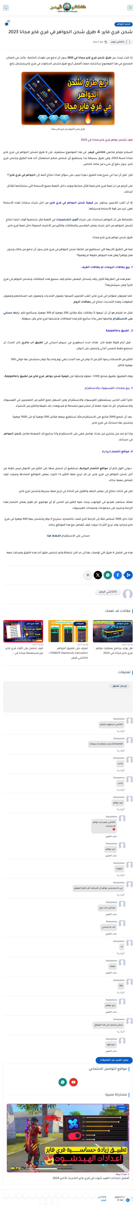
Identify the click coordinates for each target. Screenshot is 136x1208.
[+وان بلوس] (19, 1195)
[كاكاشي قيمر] (68, 7)
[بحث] (5, 7)
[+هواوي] (58, 1195)
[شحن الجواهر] (5, 1195)
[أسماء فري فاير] (12, 1195)
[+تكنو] (38, 1195)
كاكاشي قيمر (117, 42)
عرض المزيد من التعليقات (114, 1060)
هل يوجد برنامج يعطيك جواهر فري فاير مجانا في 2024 (114, 651)
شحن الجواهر (123, 24)
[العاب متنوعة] (42, 1202)
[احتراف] (85, 1195)
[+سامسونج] (72, 1195)
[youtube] (73, 1082)
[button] (118, 575)
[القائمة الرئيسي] (130, 7)
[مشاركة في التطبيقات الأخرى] (88, 575)
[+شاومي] (65, 1195)
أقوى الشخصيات (67, 219)
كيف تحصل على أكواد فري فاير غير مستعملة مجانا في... (24, 651)
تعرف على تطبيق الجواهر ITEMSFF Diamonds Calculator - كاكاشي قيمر (68, 653)
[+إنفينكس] (32, 1195)
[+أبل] (45, 1195)
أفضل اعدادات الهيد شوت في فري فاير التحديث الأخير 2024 (91, 1178)
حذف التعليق (111, 836)
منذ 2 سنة (121, 1174)
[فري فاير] (92, 1195)
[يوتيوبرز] (48, 1202)
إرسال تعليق (120, 686)
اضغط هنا (54, 536)
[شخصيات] (55, 1202)
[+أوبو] (52, 1195)
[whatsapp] (63, 1082)
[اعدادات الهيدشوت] (78, 1195)
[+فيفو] (25, 1195)
